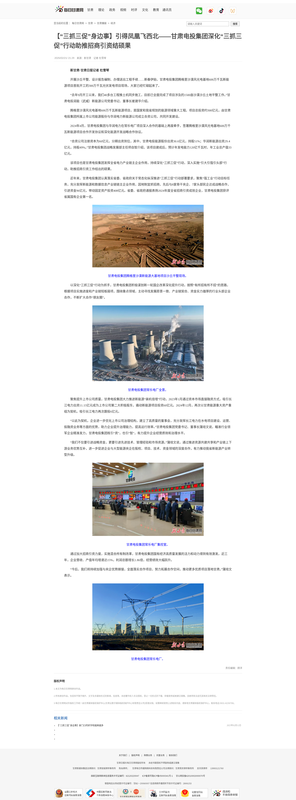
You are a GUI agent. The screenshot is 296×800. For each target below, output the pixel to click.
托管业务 (160, 755)
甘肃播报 (102, 23)
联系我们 (173, 755)
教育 (156, 10)
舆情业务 (148, 755)
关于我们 (123, 755)
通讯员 (167, 10)
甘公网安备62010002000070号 (190, 776)
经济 (113, 23)
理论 (101, 10)
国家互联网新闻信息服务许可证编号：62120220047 (116, 776)
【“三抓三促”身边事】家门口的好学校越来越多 (80, 725)
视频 (123, 10)
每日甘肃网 (78, 23)
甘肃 (90, 10)
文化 (145, 10)
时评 (134, 10)
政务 (112, 10)
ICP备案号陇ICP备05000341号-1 (157, 776)
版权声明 (59, 681)
